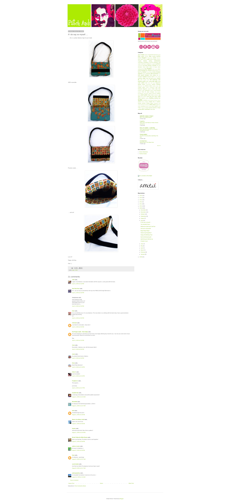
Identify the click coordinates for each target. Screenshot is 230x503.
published (156, 95)
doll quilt (158, 65)
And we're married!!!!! (146, 228)
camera (144, 59)
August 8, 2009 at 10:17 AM (78, 468)
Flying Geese (155, 70)
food (139, 72)
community (140, 62)
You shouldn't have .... (146, 224)
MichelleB (74, 401)
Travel (146, 107)
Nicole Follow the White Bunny (79, 437)
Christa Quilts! (143, 134)
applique (146, 54)
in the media (157, 76)
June (142, 243)
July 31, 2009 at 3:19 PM (78, 283)
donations (140, 67)
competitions (146, 62)
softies (150, 104)
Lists (146, 82)
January (143, 254)
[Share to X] (78, 268)
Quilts (140, 100)
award (159, 54)
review (148, 100)
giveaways (155, 73)
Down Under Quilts (147, 67)
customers (140, 65)
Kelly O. (74, 372)
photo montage (150, 91)
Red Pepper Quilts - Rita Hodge (80, 331)
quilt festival (143, 96)
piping (139, 95)
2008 (141, 257)
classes (145, 61)
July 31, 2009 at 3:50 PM (78, 318)
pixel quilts (144, 95)
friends (144, 72)
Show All (158, 145)
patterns (152, 90)
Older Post (131, 483)
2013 (141, 199)
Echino (142, 69)
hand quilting (153, 75)
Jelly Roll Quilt (149, 78)
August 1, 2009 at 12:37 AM (78, 405)
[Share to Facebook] (80, 268)
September (143, 216)
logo (154, 82)
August (142, 218)
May (142, 246)
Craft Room (143, 63)
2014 (141, 197)
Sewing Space (149, 103)
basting (154, 56)
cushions (157, 64)
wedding (140, 109)
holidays (145, 76)
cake (142, 59)
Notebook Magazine (142, 88)
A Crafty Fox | (143, 141)
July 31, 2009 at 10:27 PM (78, 388)
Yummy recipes (143, 153)
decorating (145, 65)
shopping (156, 103)
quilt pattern (154, 96)
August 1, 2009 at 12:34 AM (78, 397)
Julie (73, 279)
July (142, 220)
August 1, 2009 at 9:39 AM (78, 423)
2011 (141, 204)
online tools (157, 88)
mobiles (154, 85)
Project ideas (151, 95)
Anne (73, 345)
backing (146, 56)
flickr (147, 70)
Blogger (121, 498)
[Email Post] (72, 267)
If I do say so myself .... (146, 222)
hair (159, 73)
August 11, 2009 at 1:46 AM (78, 477)
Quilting (151, 98)
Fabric (76, 270)
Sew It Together (156, 101)
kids (148, 79)
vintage (158, 107)
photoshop (146, 93)
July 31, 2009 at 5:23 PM (78, 340)
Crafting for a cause (150, 63)
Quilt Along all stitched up (147, 239)
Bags (73, 270)
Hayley (74, 428)
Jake (144, 78)
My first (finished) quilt (146, 237)
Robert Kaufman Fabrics (155, 100)
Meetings (158, 84)
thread (150, 106)
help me (158, 75)
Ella (146, 69)
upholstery (154, 107)
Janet (73, 354)
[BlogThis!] (76, 268)
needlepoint (152, 87)
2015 (141, 195)
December (143, 210)
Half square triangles (143, 75)
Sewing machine (142, 103)
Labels (142, 82)
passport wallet (141, 90)
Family (143, 70)
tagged (157, 104)
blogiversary (149, 57)
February (143, 252)
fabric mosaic (155, 69)
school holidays (144, 101)
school (139, 101)
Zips (154, 109)
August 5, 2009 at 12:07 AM (78, 459)
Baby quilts (141, 56)
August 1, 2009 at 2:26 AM (78, 414)
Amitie (142, 54)
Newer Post (71, 483)
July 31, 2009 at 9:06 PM (78, 349)
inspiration (140, 78)
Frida (141, 72)
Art (157, 54)
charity (154, 59)
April (142, 248)
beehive (158, 56)
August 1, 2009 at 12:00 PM (78, 432)
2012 (141, 201)
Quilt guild (149, 96)
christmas (158, 59)
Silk (142, 104)
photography (140, 93)
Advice (139, 54)
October (143, 214)
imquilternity (75, 392)
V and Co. (142, 121)
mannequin (148, 84)
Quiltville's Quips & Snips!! (146, 116)
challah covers (150, 59)
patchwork (147, 90)
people (139, 91)
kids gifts (154, 81)
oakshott (149, 88)
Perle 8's (144, 91)
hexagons (140, 76)
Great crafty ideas (143, 152)
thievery (146, 106)
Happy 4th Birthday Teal (146, 234)
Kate (73, 311)
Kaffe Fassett (143, 79)
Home (101, 483)
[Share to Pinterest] (82, 268)
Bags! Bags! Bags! (145, 230)
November (143, 212)
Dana (73, 363)
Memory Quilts (148, 85)
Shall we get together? (146, 232)
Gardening (148, 73)
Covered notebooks (153, 62)
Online (153, 88)
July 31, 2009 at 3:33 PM (78, 306)
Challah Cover (144, 241)
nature (147, 87)
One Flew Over (76, 288)
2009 (141, 208)
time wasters (155, 106)
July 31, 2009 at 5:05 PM (78, 327)
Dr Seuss (155, 67)
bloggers (144, 57)
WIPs (143, 109)
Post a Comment (74, 480)
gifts (152, 73)
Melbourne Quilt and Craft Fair (148, 226)
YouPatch (147, 109)
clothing (150, 60)
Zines (151, 109)
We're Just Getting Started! (146, 117)
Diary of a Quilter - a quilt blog (147, 128)
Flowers (150, 70)
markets (153, 84)
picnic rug (151, 93)
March (142, 250)
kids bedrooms (154, 79)
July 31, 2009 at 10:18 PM (78, 367)
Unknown (74, 322)
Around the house (152, 54)
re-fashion (145, 100)
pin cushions (157, 93)
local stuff (150, 82)
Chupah (139, 60)
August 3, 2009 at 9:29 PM (78, 450)
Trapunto (143, 107)
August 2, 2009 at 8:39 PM (78, 441)
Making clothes (141, 84)
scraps (150, 101)
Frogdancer (75, 380)
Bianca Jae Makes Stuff (78, 419)
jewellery (155, 78)
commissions (157, 61)
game (144, 73)
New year (158, 87)
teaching (143, 106)
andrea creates (76, 446)
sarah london (75, 464)
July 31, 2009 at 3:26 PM (78, 292)
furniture (154, 72)
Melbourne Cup (141, 85)
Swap (154, 104)
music (157, 85)
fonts (159, 70)
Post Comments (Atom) (80, 486)
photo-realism (157, 91)
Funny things (149, 72)
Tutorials (150, 107)
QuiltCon (143, 98)
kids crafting (149, 81)
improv (152, 76)
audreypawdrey (76, 473)
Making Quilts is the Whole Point (147, 142)
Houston (149, 76)
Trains (139, 107)
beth (73, 410)
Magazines (158, 82)
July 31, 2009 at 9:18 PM (78, 358)
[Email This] (75, 268)
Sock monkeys (146, 104)
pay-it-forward (157, 90)
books (154, 57)
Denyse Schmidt (152, 65)
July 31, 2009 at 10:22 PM (78, 376)
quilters (147, 98)
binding (139, 57)
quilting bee (157, 98)
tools (159, 106)
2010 (141, 206)
